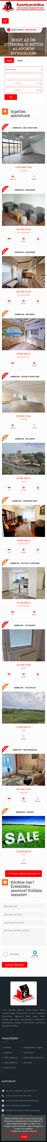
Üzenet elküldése (14, 964)
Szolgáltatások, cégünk (32, 1047)
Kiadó (20, 60)
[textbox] (6, 76)
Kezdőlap (7, 1047)
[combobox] (23, 69)
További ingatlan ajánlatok (23, 873)
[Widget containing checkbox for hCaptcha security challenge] (21, 954)
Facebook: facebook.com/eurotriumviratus (23, 1110)
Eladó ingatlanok (10, 1057)
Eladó (9, 60)
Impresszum (28, 1052)
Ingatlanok (7, 1052)
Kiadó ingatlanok (10, 1062)
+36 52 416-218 (30, 30)
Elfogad (24, 1137)
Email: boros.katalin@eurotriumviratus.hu (22, 1100)
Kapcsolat (27, 1062)
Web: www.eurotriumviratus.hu (18, 1105)
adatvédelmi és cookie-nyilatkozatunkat (23, 1133)
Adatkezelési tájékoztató (33, 1057)
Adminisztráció (9, 1067)
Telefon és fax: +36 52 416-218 (18, 1095)
